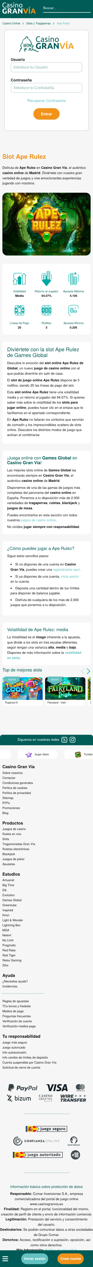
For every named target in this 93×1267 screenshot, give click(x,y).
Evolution (8, 895)
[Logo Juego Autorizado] (37, 1155)
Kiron (5, 915)
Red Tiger (9, 955)
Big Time (8, 885)
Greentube (9, 905)
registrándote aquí (66, 569)
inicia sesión (70, 576)
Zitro (5, 965)
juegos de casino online (38, 519)
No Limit (7, 940)
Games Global (12, 900)
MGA (5, 930)
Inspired (7, 910)
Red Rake (9, 950)
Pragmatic (9, 945)
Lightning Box (11, 925)
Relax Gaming (11, 960)
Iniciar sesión (35, 1258)
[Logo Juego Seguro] (46, 1129)
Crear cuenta (70, 1258)
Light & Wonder (12, 920)
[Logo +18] (75, 1155)
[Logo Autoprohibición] (74, 1141)
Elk (4, 890)
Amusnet (8, 880)
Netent (6, 935)
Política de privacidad (61, 1249)
